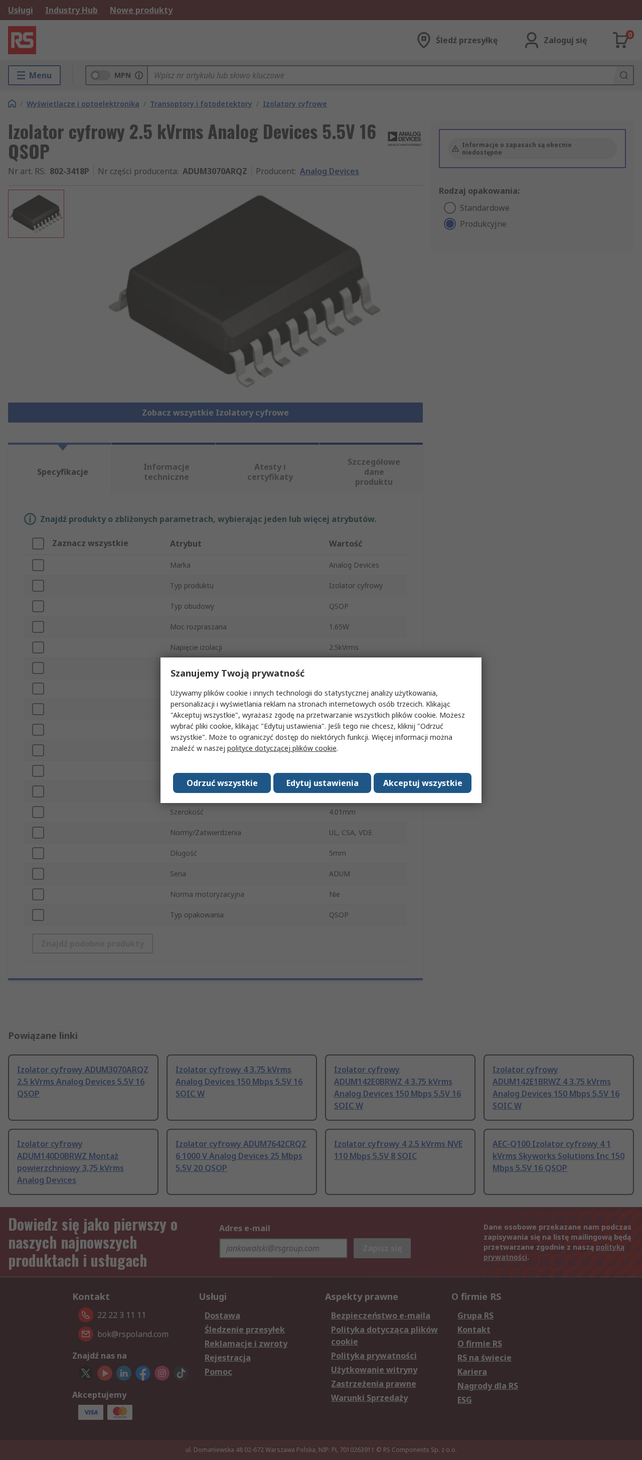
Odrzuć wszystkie (222, 782)
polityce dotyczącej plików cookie (282, 748)
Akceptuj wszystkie (422, 782)
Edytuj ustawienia (322, 782)
